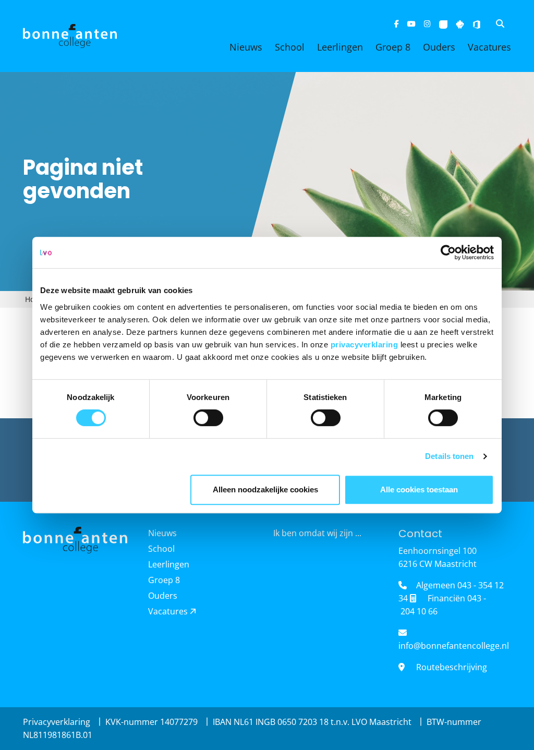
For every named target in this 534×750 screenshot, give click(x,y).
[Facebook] (396, 24)
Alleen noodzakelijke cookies (265, 489)
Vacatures (489, 47)
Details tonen (449, 456)
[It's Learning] (443, 24)
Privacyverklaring (57, 722)
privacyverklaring (365, 344)
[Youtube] (411, 24)
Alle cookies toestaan (419, 489)
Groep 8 (392, 47)
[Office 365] (476, 24)
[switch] (208, 417)
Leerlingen (340, 47)
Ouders (439, 47)
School (290, 47)
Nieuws (245, 47)
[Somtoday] (460, 24)
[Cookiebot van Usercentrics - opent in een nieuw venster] (448, 252)
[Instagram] (427, 24)
